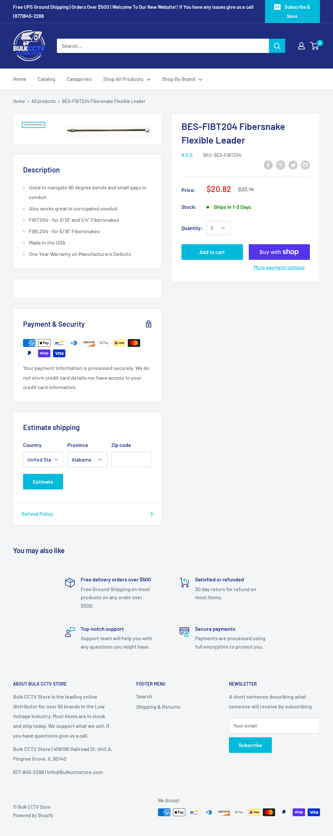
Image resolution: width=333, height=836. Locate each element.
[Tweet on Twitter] (293, 164)
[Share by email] (305, 164)
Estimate (43, 481)
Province (77, 445)
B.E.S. (187, 155)
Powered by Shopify (33, 815)
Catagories (79, 79)
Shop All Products (123, 79)
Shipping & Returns (158, 706)
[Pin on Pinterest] (280, 164)
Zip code (121, 445)
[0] (315, 46)
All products (44, 101)
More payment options (279, 267)
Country (32, 445)
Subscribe (250, 745)
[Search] (277, 46)
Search (144, 696)
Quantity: (192, 228)
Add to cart (212, 252)
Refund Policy (37, 514)
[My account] (301, 45)
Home (19, 79)
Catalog (46, 79)
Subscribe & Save (297, 11)
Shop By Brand (178, 79)
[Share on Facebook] (268, 164)
